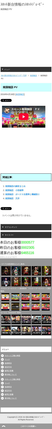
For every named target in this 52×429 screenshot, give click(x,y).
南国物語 (20, 94)
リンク (7, 359)
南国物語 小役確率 (14, 190)
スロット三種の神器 (12, 356)
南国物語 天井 (12, 198)
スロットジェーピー (8, 257)
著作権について (11, 374)
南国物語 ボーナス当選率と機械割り (22, 194)
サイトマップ (45, 410)
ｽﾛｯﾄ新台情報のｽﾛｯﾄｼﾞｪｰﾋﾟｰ (22, 4)
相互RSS (8, 367)
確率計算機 (9, 371)
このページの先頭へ (28, 426)
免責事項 (8, 363)
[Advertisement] (26, 41)
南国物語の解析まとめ (15, 186)
